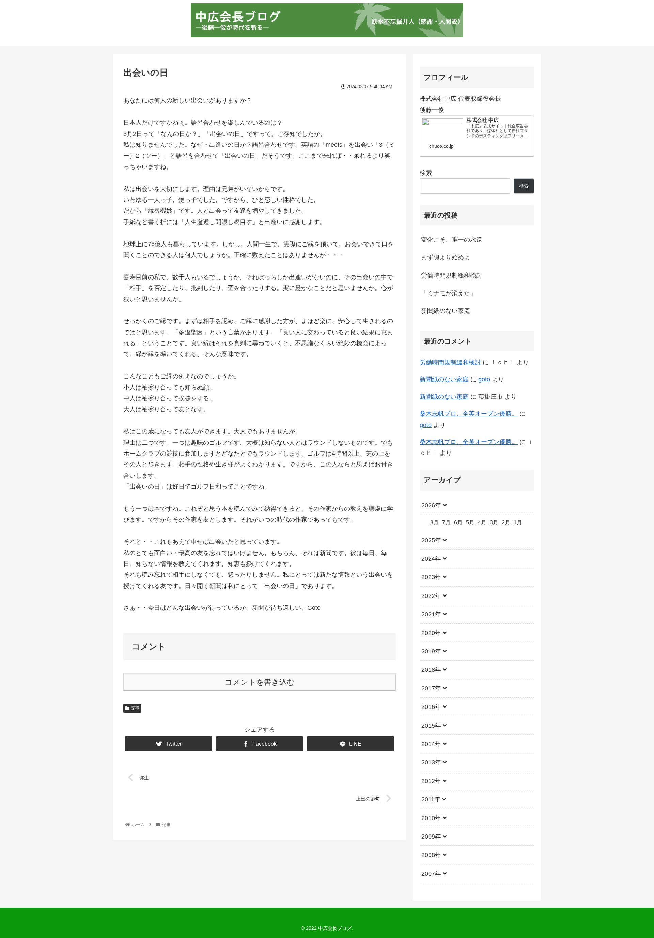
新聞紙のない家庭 (445, 310)
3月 (494, 523)
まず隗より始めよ (445, 257)
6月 (458, 523)
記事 (135, 708)
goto (484, 379)
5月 (470, 523)
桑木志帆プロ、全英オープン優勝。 (469, 413)
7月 (446, 523)
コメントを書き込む (260, 682)
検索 (426, 173)
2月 (506, 523)
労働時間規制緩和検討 (451, 275)
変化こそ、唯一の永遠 (451, 239)
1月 (518, 523)
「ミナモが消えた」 (448, 293)
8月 (434, 523)
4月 (482, 523)
